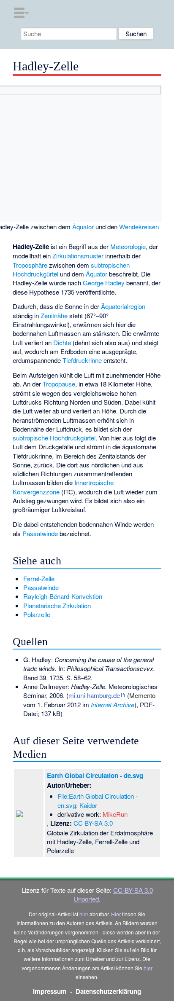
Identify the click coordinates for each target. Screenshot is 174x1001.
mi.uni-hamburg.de (94, 695)
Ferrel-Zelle (38, 578)
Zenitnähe (54, 315)
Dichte (62, 342)
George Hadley (104, 282)
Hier (116, 914)
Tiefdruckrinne (82, 360)
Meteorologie (128, 246)
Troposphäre (30, 264)
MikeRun (115, 814)
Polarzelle (36, 614)
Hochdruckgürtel (72, 437)
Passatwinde (40, 533)
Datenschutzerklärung (108, 991)
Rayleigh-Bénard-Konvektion (62, 596)
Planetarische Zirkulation (57, 605)
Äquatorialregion (123, 306)
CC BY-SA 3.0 (93, 823)
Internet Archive (112, 704)
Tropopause (59, 383)
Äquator (83, 226)
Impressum (50, 991)
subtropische (30, 437)
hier (83, 914)
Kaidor (88, 805)
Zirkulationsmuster (77, 255)
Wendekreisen (139, 226)
